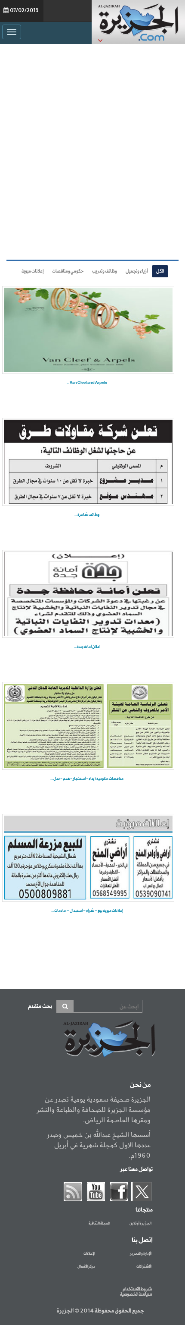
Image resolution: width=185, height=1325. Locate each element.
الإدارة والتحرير (140, 1254)
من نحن (140, 1085)
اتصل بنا (142, 1240)
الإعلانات (89, 1254)
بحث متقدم (40, 1006)
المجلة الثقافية (99, 1223)
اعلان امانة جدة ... (87, 647)
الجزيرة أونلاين (140, 1223)
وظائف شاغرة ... (86, 515)
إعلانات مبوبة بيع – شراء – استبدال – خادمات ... (87, 911)
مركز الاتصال (86, 1266)
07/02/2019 (24, 10)
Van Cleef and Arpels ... (87, 383)
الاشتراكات (143, 1266)
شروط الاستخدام (137, 1289)
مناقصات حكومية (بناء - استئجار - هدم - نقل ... (86, 779)
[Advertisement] (92, 149)
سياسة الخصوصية (136, 1294)
